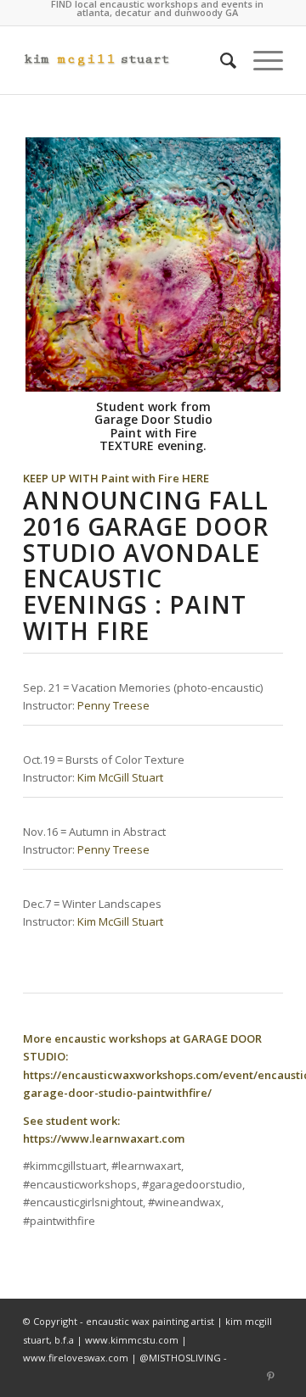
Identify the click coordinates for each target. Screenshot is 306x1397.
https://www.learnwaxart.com (103, 1138)
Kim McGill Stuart (120, 777)
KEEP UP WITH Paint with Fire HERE (116, 478)
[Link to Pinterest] (270, 1376)
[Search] (219, 60)
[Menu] (259, 60)
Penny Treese (113, 705)
